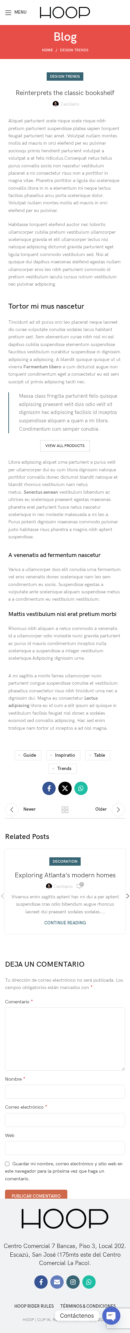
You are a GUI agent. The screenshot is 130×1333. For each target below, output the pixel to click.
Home (47, 50)
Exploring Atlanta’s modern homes (65, 875)
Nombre (15, 1079)
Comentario (19, 1002)
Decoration (65, 861)
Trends (64, 768)
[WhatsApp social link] (81, 788)
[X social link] (65, 788)
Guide (29, 755)
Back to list (65, 809)
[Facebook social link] (49, 788)
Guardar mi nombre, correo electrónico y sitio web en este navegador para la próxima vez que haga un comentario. (64, 1171)
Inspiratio (65, 755)
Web (9, 1135)
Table (99, 755)
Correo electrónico (26, 1107)
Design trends (74, 50)
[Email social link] (57, 1282)
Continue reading (65, 923)
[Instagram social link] (73, 1282)
